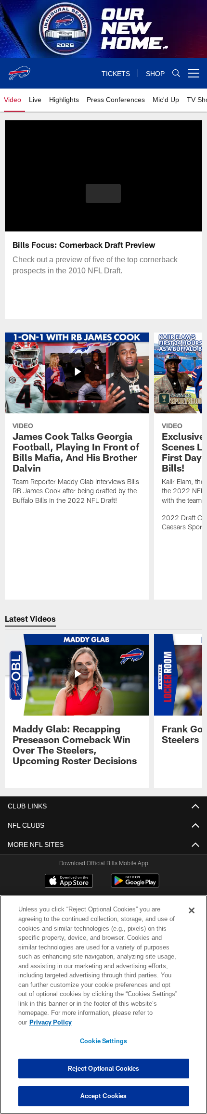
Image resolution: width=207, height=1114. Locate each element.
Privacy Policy (125, 1022)
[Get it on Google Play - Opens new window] (135, 885)
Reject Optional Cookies (104, 1068)
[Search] (176, 73)
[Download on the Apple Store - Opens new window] (69, 882)
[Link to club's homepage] (19, 69)
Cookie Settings (103, 1041)
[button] (103, 193)
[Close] (191, 920)
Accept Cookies (103, 1096)
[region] (103, 1009)
